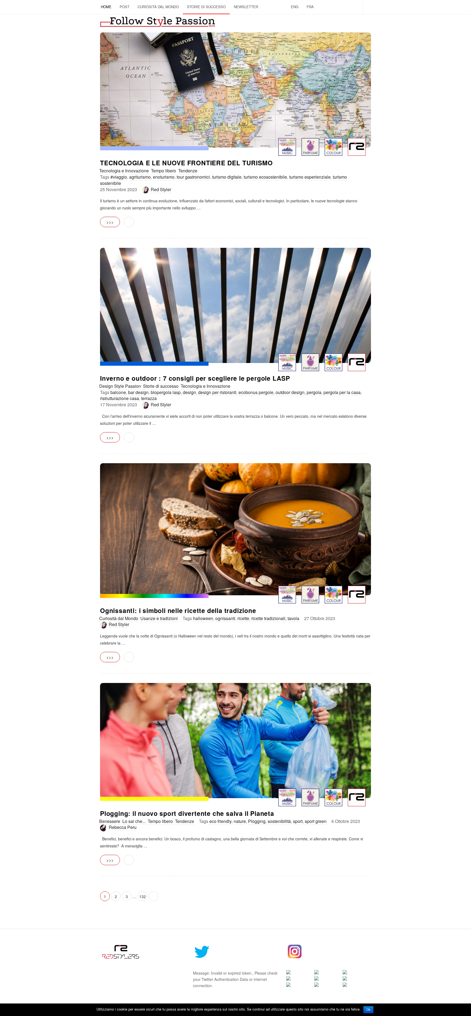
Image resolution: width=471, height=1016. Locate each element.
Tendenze (187, 170)
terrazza (149, 398)
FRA (310, 6)
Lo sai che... (134, 821)
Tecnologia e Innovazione (124, 170)
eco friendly (220, 821)
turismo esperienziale (310, 177)
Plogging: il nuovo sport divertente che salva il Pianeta (187, 813)
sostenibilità (279, 821)
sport (298, 821)
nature (240, 821)
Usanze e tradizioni (159, 618)
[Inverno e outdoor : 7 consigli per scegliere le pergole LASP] (235, 305)
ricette (243, 618)
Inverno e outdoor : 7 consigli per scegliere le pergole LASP (195, 378)
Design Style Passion (120, 386)
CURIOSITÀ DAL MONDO (158, 6)
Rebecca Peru (123, 827)
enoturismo (163, 177)
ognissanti (225, 618)
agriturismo (140, 177)
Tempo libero (163, 170)
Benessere (109, 821)
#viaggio (118, 177)
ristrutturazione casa (119, 398)
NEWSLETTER (246, 6)
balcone (118, 392)
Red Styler (161, 189)
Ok (368, 1010)
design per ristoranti (217, 392)
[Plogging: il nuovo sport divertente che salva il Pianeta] (235, 740)
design (189, 392)
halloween (203, 618)
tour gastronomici (193, 177)
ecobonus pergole (255, 392)
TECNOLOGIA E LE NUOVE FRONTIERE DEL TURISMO (186, 162)
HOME (106, 6)
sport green (316, 821)
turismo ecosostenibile (265, 177)
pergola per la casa (342, 392)
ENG (294, 6)
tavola (293, 618)
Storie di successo (161, 386)
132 (142, 896)
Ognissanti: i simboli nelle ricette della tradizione (178, 610)
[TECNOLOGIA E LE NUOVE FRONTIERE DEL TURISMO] (235, 90)
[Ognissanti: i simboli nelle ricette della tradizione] (235, 529)
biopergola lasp (166, 392)
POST (124, 6)
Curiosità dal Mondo (118, 618)
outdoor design (290, 392)
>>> (110, 222)
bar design (138, 392)
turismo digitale (226, 177)
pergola (314, 392)
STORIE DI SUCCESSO (206, 6)
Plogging (256, 821)
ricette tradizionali (268, 618)
